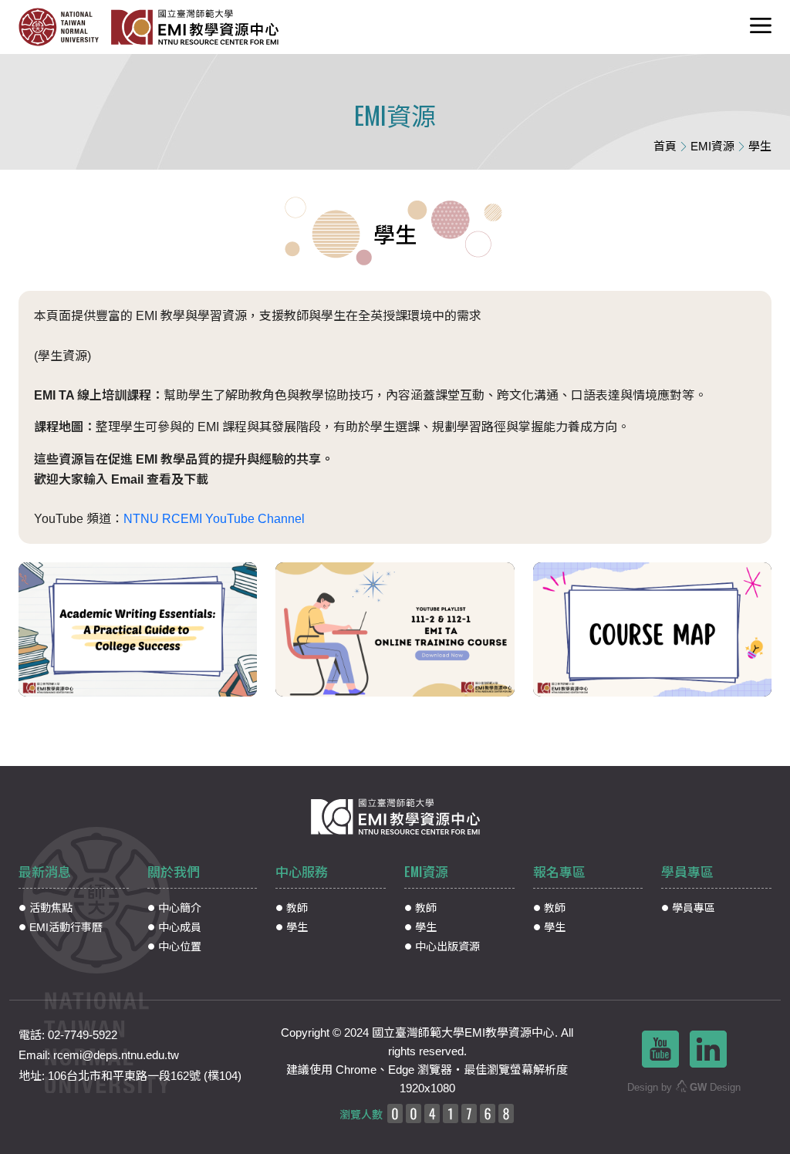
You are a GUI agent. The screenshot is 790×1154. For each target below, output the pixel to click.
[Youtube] (660, 1047)
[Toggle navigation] (760, 27)
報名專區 (559, 871)
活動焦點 (51, 908)
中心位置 (179, 946)
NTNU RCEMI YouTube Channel (214, 518)
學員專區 (687, 871)
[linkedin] (708, 1047)
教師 (297, 908)
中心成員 (179, 927)
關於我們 (173, 871)
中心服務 (301, 871)
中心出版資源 (447, 946)
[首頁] (200, 27)
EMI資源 (712, 146)
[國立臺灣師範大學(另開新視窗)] (64, 27)
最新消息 (45, 871)
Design (715, 1087)
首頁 (665, 146)
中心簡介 (179, 908)
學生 (297, 927)
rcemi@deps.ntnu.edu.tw (116, 1054)
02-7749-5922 (82, 1034)
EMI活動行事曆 (66, 927)
